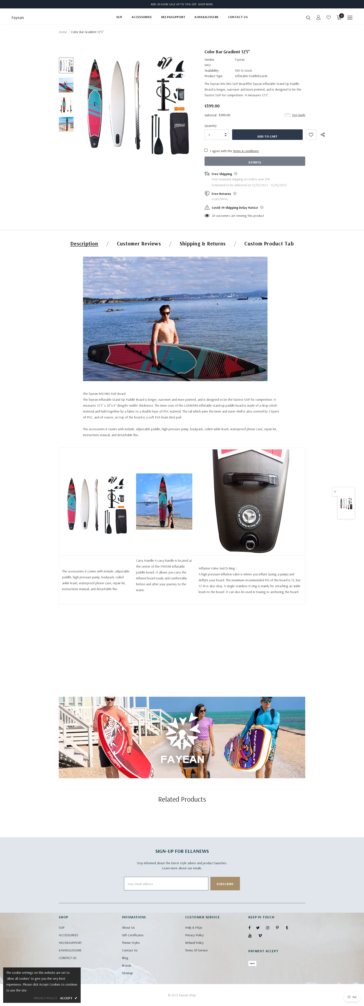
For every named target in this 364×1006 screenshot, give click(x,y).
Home (63, 32)
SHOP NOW (205, 4)
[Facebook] (252, 927)
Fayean (18, 17)
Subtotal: (211, 115)
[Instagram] (270, 927)
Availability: (212, 70)
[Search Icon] (308, 17)
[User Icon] (318, 17)
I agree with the (221, 151)
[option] (136, 104)
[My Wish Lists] (329, 17)
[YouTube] (252, 935)
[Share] (325, 134)
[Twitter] (260, 927)
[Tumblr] (289, 927)
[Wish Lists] (311, 134)
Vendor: (210, 59)
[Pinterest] (280, 927)
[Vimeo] (262, 935)
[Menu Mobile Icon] (349, 17)
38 (213, 215)
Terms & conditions (246, 151)
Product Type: (214, 76)
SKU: (208, 65)
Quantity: (211, 125)
